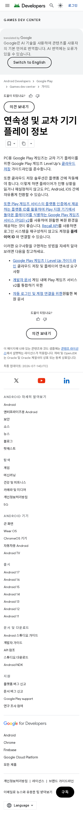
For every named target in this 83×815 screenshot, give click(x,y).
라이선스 (38, 781)
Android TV (12, 553)
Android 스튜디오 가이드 (21, 635)
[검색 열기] (51, 5)
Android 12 (12, 609)
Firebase (10, 750)
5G (6, 504)
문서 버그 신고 (13, 691)
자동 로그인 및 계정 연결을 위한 (37, 294)
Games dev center (22, 20)
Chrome (9, 743)
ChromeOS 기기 (15, 538)
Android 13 (11, 602)
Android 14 (12, 594)
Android (10, 405)
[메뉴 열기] (7, 5)
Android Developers (17, 81)
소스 (7, 427)
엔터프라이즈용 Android (20, 412)
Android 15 (12, 587)
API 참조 (9, 650)
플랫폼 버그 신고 (15, 684)
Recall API (50, 226)
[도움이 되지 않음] (37, 96)
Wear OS (10, 531)
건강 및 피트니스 (15, 482)
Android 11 (11, 616)
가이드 (46, 87)
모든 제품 (10, 765)
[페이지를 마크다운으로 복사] (24, 143)
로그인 (72, 5)
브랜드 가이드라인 (61, 781)
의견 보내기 (19, 107)
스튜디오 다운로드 (16, 657)
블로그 (8, 441)
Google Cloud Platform (21, 757)
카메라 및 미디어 (15, 490)
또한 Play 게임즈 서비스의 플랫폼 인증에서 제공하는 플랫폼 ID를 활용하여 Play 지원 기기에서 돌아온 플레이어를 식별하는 (41, 209)
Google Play (44, 81)
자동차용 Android (16, 546)
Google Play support (18, 699)
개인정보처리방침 (16, 497)
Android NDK (13, 665)
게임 (7, 468)
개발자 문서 (22, 280)
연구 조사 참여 (13, 706)
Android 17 (12, 572)
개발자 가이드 (13, 643)
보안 (7, 419)
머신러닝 (10, 475)
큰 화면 (8, 524)
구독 (65, 792)
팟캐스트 (10, 449)
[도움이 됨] (30, 96)
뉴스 (7, 434)
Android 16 (12, 580)
